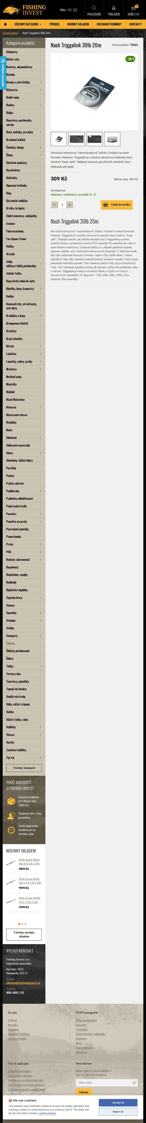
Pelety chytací (15, 483)
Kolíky (10, 296)
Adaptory (11, 51)
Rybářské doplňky (17, 590)
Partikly (11, 468)
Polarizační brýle (16, 506)
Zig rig (10, 757)
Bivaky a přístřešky (18, 82)
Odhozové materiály (18, 445)
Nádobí (10, 392)
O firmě (12, 1020)
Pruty (9, 544)
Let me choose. (47, 1113)
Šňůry (9, 658)
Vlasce (10, 734)
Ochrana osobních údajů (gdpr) (27, 1089)
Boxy (79, 1043)
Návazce (11, 407)
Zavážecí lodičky (16, 750)
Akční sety (12, 59)
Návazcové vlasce (16, 415)
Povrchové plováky (17, 529)
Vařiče (10, 712)
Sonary (10, 605)
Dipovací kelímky (16, 185)
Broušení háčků (15, 139)
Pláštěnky (82, 1029)
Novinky (13, 1025)
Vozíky (10, 742)
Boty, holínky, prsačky (19, 132)
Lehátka (11, 353)
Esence (10, 223)
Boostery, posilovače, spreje (19, 122)
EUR (70, 10)
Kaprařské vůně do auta (20, 281)
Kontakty (135, 24)
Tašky (9, 666)
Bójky (9, 112)
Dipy (8, 193)
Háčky (10, 246)
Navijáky (11, 422)
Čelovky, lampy (15, 147)
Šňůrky (10, 643)
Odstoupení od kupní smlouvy (26, 1085)
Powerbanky (13, 536)
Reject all (118, 1111)
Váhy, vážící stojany (18, 704)
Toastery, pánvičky (17, 681)
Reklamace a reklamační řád (25, 1080)
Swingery (11, 635)
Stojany (10, 620)
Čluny (9, 155)
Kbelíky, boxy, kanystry (20, 288)
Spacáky (11, 612)
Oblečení (11, 437)
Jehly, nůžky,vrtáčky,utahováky (21, 263)
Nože (9, 430)
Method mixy (13, 376)
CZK (75, 10)
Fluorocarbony (15, 231)
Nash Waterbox (15, 399)
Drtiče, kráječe (15, 208)
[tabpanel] (22, 886)
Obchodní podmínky (109, 24)
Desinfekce (13, 170)
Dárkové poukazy (16, 162)
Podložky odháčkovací (19, 498)
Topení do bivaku (16, 689)
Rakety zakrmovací (18, 559)
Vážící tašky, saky (17, 719)
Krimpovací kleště (17, 323)
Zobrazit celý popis (62, 166)
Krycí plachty (14, 338)
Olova (9, 453)
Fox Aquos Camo (16, 239)
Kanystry (81, 1025)
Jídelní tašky (14, 273)
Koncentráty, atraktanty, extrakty (21, 306)
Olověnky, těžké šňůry (19, 460)
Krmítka (11, 331)
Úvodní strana (10, 33)
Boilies (10, 105)
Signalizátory (14, 597)
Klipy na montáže (86, 1020)
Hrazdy (10, 254)
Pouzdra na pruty (16, 521)
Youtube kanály (17, 1038)
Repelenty (12, 567)
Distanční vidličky (17, 200)
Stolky (10, 628)
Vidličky (11, 727)
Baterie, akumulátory (19, 67)
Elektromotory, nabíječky (21, 216)
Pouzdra (11, 513)
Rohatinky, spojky (17, 574)
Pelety (10, 475)
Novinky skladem (78, 24)
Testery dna (13, 673)
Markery (11, 369)
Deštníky (11, 177)
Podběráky (12, 491)
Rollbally (11, 582)
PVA (8, 552)
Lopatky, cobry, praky (19, 361)
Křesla (10, 346)
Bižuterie (11, 90)
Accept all (118, 1102)
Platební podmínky (19, 1071)
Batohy (10, 74)
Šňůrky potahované (17, 651)
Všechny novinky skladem (24, 934)
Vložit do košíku (120, 204)
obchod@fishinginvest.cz (23, 983)
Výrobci (54, 24)
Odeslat (83, 1092)
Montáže (11, 384)
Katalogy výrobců (19, 1034)
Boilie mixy (12, 97)
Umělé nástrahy (15, 696)
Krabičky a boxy (15, 315)
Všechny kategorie (24, 767)
